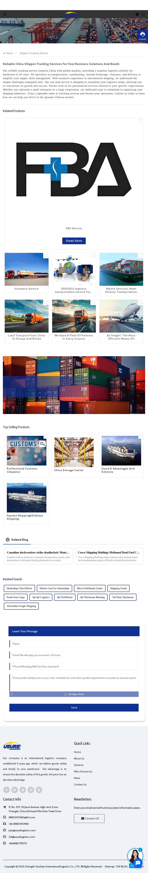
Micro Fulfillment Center (90, 588)
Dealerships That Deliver (19, 588)
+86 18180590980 (19, 823)
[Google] (39, 790)
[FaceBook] (6, 790)
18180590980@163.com (22, 817)
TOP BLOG (122, 866)
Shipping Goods (118, 588)
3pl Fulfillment (65, 597)
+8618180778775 (18, 843)
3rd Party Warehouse (123, 597)
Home (9, 53)
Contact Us (80, 784)
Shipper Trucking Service (34, 53)
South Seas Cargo (16, 597)
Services (79, 765)
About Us (79, 758)
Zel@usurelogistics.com (22, 836)
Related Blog (19, 539)
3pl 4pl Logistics (40, 597)
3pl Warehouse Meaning (92, 597)
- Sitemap (108, 866)
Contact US (92, 818)
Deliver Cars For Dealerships (54, 588)
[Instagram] (31, 790)
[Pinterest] (22, 790)
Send (74, 707)
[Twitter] (14, 790)
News (77, 778)
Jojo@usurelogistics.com (22, 830)
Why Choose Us (83, 771)
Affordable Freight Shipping (21, 606)
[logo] (71, 13)
